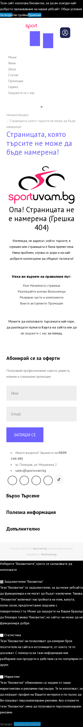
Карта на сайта (54, 327)
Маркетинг (11, 676)
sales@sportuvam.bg (30, 470)
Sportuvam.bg (40, 548)
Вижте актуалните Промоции (41, 303)
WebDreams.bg (49, 554)
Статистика (12, 635)
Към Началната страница (41, 285)
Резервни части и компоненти (41, 297)
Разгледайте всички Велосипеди (42, 291)
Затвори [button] (6, 15)
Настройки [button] (20, 15)
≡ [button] (42, 107)
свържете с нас (36, 333)
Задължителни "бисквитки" (23, 581)
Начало (23, 115)
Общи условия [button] (71, 9)
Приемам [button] (34, 15)
